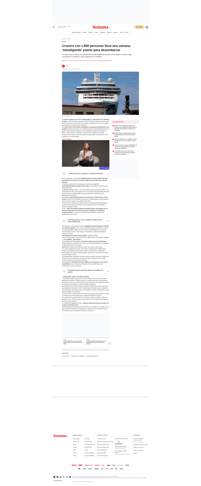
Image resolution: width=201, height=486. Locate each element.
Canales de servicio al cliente (140, 444)
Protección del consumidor (121, 438)
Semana (64, 38)
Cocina (86, 450)
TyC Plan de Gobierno (102, 455)
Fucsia (74, 452)
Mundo (69, 38)
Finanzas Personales (90, 444)
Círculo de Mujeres (89, 452)
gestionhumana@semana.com (122, 454)
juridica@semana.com (120, 448)
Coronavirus (66, 356)
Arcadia (75, 447)
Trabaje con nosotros (138, 447)
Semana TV (76, 441)
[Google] (54, 477)
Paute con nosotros (138, 450)
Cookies (135, 453)
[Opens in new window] (57, 477)
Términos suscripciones (103, 444)
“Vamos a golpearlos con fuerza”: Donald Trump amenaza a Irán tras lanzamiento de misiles (72, 342)
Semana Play (76, 438)
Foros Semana (88, 441)
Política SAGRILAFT (102, 450)
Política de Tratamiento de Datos (105, 441)
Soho (74, 450)
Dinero (74, 444)
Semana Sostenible (89, 455)
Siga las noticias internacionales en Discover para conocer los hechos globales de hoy (88, 60)
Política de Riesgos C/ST (103, 447)
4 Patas (75, 455)
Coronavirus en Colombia (77, 356)
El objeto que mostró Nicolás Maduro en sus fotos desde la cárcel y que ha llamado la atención (96, 342)
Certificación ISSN (101, 452)
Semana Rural (88, 447)
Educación (87, 438)
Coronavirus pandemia (92, 356)
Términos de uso (101, 438)
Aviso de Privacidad (59, 480)
